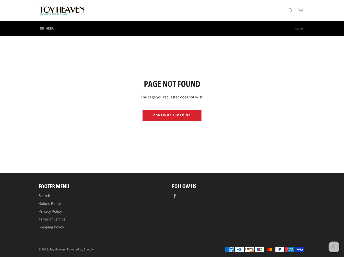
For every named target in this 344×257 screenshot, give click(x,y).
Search (44, 196)
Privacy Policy (50, 211)
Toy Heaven (58, 249)
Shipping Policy (51, 227)
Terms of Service (52, 219)
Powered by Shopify (80, 249)
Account (300, 28)
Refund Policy (50, 203)
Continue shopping (172, 115)
